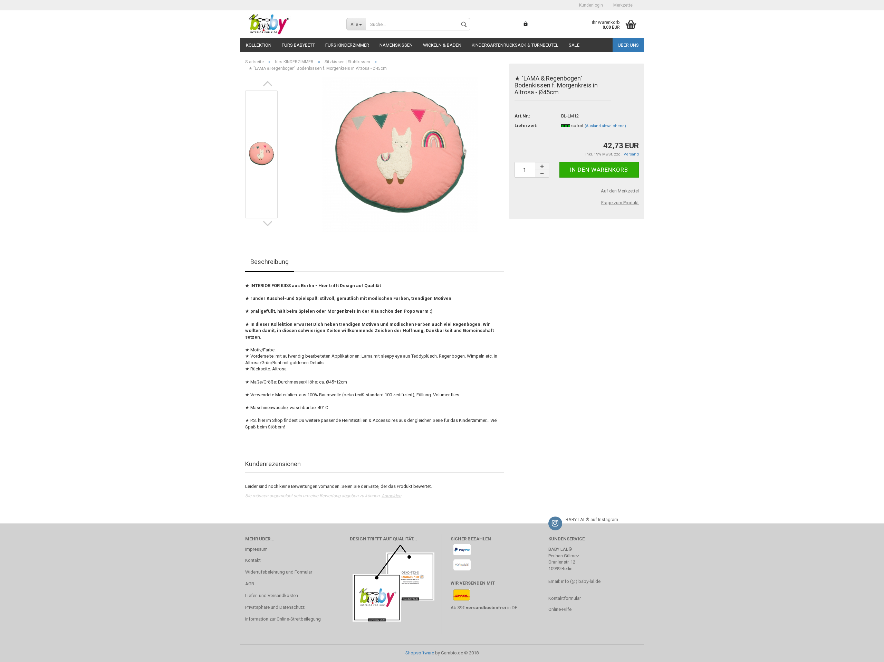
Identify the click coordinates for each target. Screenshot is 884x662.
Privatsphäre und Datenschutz (275, 607)
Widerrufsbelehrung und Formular (278, 572)
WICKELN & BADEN (442, 45)
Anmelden (391, 495)
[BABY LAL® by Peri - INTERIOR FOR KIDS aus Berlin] (290, 24)
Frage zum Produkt (620, 202)
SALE (574, 45)
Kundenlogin (591, 5)
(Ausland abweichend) (605, 126)
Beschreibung (269, 261)
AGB (249, 583)
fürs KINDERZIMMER (347, 45)
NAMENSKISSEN (396, 45)
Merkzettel (623, 5)
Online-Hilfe (559, 609)
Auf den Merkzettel (620, 190)
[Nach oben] (865, 651)
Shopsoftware (419, 652)
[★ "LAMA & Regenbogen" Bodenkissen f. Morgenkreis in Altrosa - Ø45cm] (400, 154)
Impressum (256, 549)
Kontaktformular (564, 598)
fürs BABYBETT (298, 45)
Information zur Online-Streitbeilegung (283, 619)
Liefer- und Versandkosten (271, 595)
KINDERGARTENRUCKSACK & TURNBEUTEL (515, 45)
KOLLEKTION (258, 45)
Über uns (628, 45)
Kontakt (253, 560)
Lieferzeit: (526, 125)
